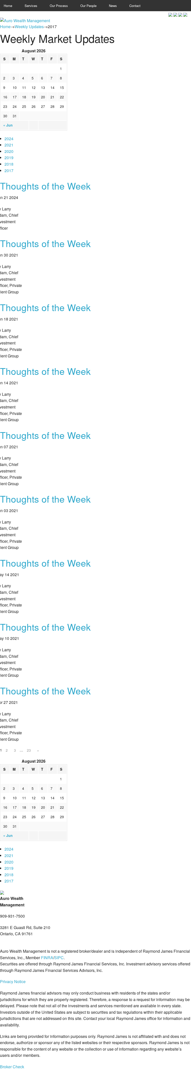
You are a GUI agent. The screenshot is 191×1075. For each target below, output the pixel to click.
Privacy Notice (13, 981)
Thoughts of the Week (45, 185)
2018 (8, 164)
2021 (8, 145)
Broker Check (12, 1067)
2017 (8, 170)
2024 (8, 138)
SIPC (59, 957)
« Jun (8, 125)
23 (29, 750)
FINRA (47, 957)
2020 (8, 151)
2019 (8, 157)
